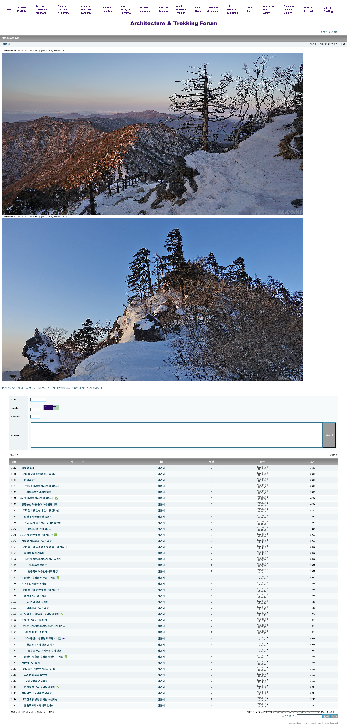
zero (327, 723)
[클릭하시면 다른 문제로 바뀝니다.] (51, 407)
